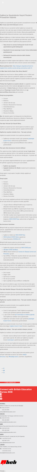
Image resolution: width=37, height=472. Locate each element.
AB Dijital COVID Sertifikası (10, 249)
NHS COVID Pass (14, 219)
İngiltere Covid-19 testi (16, 326)
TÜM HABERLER (10, 382)
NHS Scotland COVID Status (11, 237)
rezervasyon (10, 340)
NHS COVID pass (26, 247)
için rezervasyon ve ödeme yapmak (24, 314)
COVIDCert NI (16, 239)
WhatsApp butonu (13, 356)
